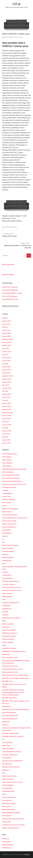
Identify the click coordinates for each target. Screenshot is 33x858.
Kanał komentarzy (7, 844)
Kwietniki (5, 572)
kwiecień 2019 (6, 394)
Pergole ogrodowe (8, 642)
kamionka (5, 554)
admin (21, 37)
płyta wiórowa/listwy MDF (10, 715)
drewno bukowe (7, 511)
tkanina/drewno (7, 800)
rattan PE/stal (6, 745)
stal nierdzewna (7, 764)
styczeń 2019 (6, 403)
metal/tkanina (6, 605)
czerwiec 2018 (6, 424)
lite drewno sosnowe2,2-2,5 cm (11, 590)
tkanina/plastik (6, 815)
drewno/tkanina (7, 533)
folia (3, 542)
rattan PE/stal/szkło (8, 748)
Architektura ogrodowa (9, 487)
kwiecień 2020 (6, 357)
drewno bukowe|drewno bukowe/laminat (14, 518)
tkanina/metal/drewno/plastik (11, 812)
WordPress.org (6, 848)
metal (4, 599)
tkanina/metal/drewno (8, 809)
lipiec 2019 (5, 385)
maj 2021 (5, 318)
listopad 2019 (6, 373)
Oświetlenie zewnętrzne (9, 633)
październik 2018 (7, 412)
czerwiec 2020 (6, 351)
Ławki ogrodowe (7, 593)
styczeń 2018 (6, 440)
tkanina (4, 794)
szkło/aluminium (7, 788)
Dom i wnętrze (6, 502)
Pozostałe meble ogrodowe (10, 733)
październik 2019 (7, 376)
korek (4, 563)
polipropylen (6, 721)
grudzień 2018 (6, 406)
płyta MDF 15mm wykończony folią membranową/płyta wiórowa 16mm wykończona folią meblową (13, 692)
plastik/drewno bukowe (9, 648)
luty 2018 (5, 437)
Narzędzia (5, 615)
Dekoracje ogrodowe (8, 499)
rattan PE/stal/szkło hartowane (11, 751)
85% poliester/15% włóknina (11, 478)
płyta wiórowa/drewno (9, 712)
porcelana (5, 725)
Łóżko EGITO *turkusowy (10, 287)
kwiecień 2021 (6, 321)
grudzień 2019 (6, 370)
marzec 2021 (6, 324)
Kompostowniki (7, 560)
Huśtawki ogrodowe (8, 551)
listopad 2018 (6, 409)
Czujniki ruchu (6, 496)
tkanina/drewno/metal (11, 227)
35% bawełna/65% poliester (11, 475)
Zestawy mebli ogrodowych (10, 828)
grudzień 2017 (6, 443)
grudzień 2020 (6, 333)
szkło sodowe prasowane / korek (12, 782)
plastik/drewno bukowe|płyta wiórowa (13, 651)
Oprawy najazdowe (8, 624)
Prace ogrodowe (7, 742)
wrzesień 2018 (6, 415)
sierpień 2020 (6, 345)
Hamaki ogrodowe (8, 548)
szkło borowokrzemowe (9, 776)
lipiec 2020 (5, 348)
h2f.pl (16, 4)
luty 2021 (5, 327)
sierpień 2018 (6, 418)
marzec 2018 (6, 434)
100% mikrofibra (7, 463)
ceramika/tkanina (7, 493)
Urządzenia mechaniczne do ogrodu (13, 825)
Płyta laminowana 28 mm (10, 672)
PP (3, 739)
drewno (4, 505)
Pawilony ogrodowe (8, 639)
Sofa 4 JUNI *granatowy (9, 296)
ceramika (5, 490)
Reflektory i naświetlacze (10, 754)
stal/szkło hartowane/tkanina (11, 767)
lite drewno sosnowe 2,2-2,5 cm (12, 587)
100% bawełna (6, 457)
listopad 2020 (6, 336)
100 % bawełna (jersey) (9, 454)
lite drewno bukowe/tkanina (10, 581)
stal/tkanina (5, 770)
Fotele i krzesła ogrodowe (10, 545)
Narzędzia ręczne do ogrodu (11, 618)
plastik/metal (6, 654)
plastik (4, 645)
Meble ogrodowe (7, 596)
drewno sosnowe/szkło (9, 521)
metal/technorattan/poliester (10, 602)
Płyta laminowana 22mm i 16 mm (12, 669)
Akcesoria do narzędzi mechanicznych (14, 484)
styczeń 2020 (6, 367)
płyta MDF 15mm (7, 681)
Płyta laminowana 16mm (10, 657)
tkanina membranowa (9, 797)
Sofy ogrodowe (7, 757)
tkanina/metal (6, 806)
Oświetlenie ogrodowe (9, 630)
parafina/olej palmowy (9, 636)
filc (3, 539)
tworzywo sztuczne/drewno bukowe (13, 819)
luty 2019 (5, 400)
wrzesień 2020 (6, 342)
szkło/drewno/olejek (8, 791)
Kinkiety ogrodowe (8, 557)
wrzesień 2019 (6, 379)
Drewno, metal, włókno (9, 524)
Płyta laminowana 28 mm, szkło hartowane (15, 675)
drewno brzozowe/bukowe (10, 508)
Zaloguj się (5, 838)
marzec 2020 (6, 360)
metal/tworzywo (7, 609)
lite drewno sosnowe (8, 584)
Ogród (4, 621)
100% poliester (6, 466)
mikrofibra (5, 612)
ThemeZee (26, 854)
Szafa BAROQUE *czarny (10, 299)
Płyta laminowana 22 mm (10, 666)
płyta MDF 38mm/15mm (9, 698)
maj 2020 (5, 354)
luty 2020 (5, 364)
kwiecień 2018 (6, 431)
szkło (3, 773)
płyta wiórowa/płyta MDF (10, 718)
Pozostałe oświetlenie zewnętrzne (12, 736)
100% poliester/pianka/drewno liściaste (14, 469)
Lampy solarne (6, 575)
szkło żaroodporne (8, 785)
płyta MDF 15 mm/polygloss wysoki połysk (15, 678)
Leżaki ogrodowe (7, 578)
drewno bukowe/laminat (9, 515)
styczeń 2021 (6, 330)
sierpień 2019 (6, 382)
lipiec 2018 (5, 421)
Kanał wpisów (6, 841)
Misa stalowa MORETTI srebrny (12, 293)
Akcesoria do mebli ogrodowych (12, 481)
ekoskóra (5, 536)
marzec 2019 (6, 397)
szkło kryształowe (7, 779)
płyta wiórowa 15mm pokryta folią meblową (15, 709)
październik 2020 (7, 339)
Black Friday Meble (8, 264)
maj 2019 (5, 391)
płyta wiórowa (6, 706)
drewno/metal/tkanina (8, 527)
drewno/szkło (6, 530)
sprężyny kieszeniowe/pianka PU (12, 761)
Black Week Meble (8, 274)
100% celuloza (6, 460)
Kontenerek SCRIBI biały (10, 290)
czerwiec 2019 (6, 388)
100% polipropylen (8, 472)
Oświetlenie (6, 627)
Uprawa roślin (6, 822)
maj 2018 (5, 428)
